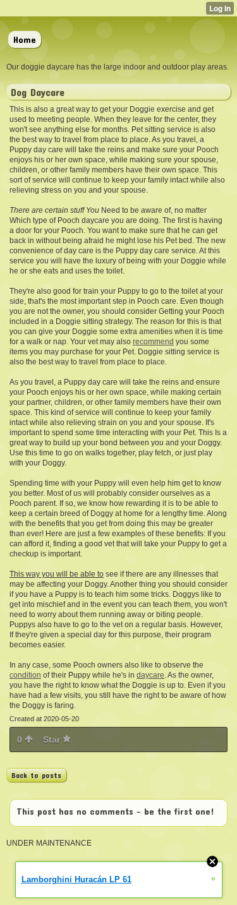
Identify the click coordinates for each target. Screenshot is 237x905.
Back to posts (36, 774)
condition (25, 675)
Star (53, 739)
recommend (153, 341)
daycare (150, 675)
